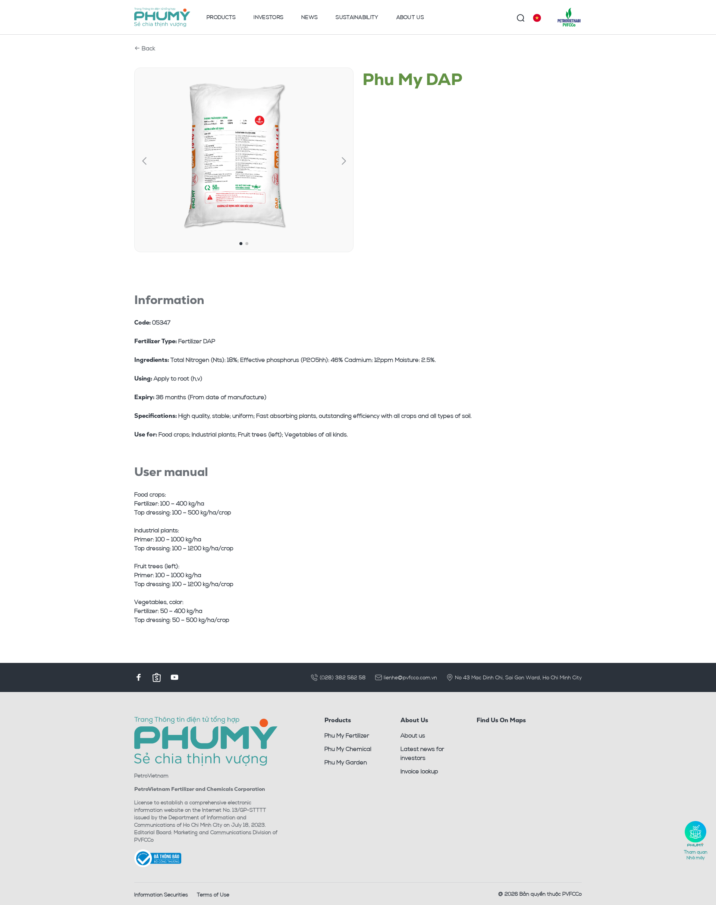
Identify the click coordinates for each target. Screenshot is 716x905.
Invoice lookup (419, 771)
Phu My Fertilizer (346, 735)
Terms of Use (213, 894)
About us (413, 735)
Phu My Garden (345, 762)
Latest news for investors (422, 753)
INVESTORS (268, 17)
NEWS (309, 17)
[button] (144, 161)
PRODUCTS (221, 17)
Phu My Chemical (347, 748)
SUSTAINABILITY (357, 17)
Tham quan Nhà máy (695, 854)
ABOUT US (410, 17)
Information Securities (161, 894)
